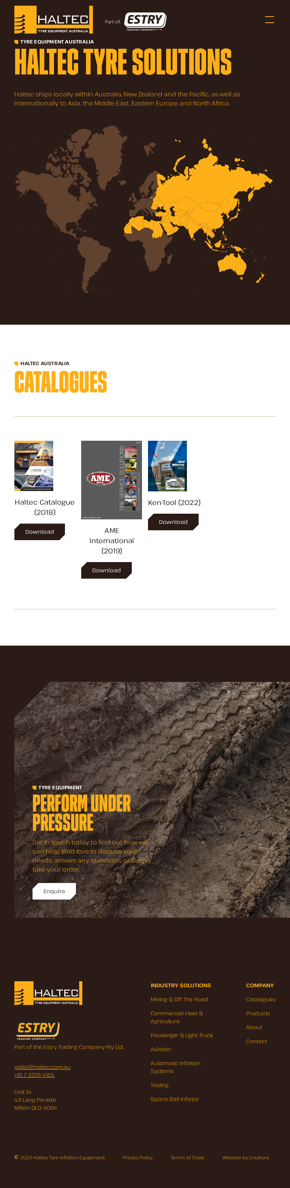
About (254, 1027)
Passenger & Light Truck (182, 1035)
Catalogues (261, 999)
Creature (259, 1157)
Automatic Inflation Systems (176, 1067)
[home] (53, 19)
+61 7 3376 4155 (34, 1074)
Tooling (159, 1085)
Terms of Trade (188, 1157)
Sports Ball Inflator (175, 1099)
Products (258, 1013)
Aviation (161, 1049)
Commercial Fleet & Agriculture (177, 1017)
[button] (268, 20)
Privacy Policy (138, 1157)
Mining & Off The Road (179, 999)
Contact (256, 1041)
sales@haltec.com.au (42, 1066)
